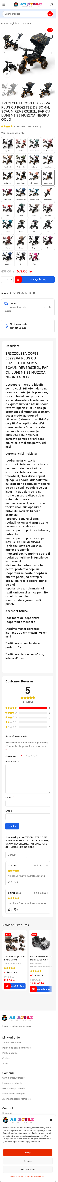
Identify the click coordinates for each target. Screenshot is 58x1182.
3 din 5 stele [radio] (31, 756)
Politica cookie (9, 1053)
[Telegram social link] (34, 293)
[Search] (50, 13)
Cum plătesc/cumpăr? (14, 1077)
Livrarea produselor (12, 1083)
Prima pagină (9, 23)
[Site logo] (28, 4)
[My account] (52, 5)
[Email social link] (19, 293)
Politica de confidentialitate (34, 1176)
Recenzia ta (13, 761)
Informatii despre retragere (16, 1098)
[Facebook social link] (11, 293)
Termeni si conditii (11, 1042)
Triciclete (25, 23)
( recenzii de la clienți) (27, 126)
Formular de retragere (13, 1093)
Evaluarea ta (13, 756)
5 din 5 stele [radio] (36, 756)
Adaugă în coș (38, 279)
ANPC (5, 1063)
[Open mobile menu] (4, 5)
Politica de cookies (16, 1176)
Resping (28, 1161)
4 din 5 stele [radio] (33, 756)
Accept (27, 1152)
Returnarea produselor (14, 1088)
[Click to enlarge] (7, 74)
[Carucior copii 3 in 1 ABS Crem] (15, 942)
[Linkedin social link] (26, 293)
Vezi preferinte (28, 1169)
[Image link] (17, 1017)
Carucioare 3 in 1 (12, 963)
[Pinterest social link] (23, 293)
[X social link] (15, 293)
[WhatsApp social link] (30, 293)
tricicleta (30, 453)
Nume (9, 797)
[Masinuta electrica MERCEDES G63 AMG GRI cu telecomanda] (41, 942)
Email (9, 810)
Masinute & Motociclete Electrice (41, 965)
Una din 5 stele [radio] (26, 756)
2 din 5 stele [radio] (29, 756)
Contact (6, 1058)
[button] (51, 1120)
